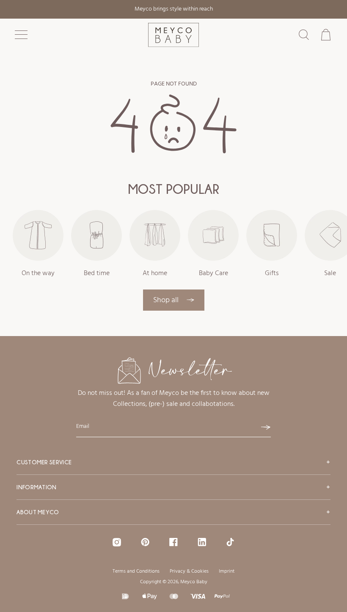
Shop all (166, 300)
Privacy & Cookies (189, 571)
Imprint (226, 571)
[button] (21, 34)
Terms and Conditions (136, 571)
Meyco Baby (193, 582)
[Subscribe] (266, 427)
